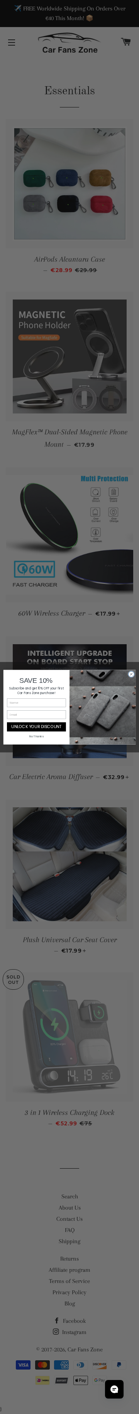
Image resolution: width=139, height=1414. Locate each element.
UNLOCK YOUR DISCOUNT (36, 726)
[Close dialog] (131, 674)
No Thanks (36, 736)
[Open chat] (114, 1389)
